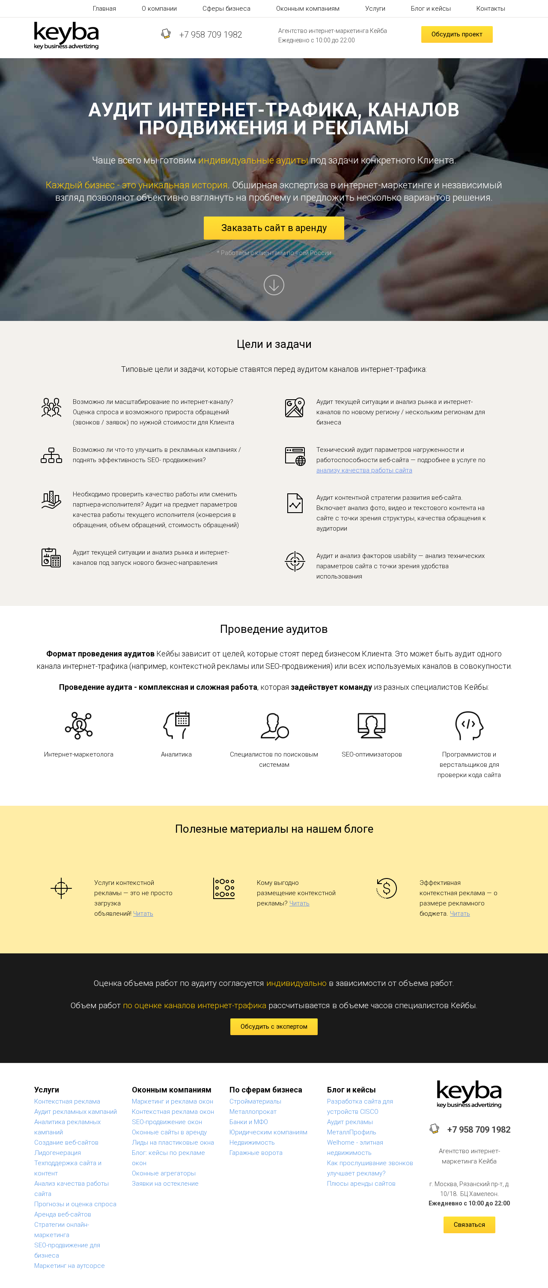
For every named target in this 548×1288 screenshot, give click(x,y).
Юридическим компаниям (268, 1132)
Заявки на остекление (165, 1183)
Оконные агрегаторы (164, 1173)
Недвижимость (252, 1142)
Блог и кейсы (431, 8)
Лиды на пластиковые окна (173, 1142)
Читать (143, 913)
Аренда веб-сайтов (62, 1214)
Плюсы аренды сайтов (361, 1183)
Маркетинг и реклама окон (172, 1101)
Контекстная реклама (67, 1101)
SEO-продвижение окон (167, 1122)
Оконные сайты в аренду (169, 1132)
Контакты (491, 8)
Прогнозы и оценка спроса (75, 1204)
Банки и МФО (248, 1122)
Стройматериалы (255, 1101)
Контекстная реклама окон (173, 1112)
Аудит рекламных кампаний (75, 1112)
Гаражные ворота (256, 1153)
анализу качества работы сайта (364, 470)
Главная (104, 8)
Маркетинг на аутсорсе (69, 1266)
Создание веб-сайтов (66, 1142)
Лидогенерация (57, 1153)
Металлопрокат (253, 1112)
